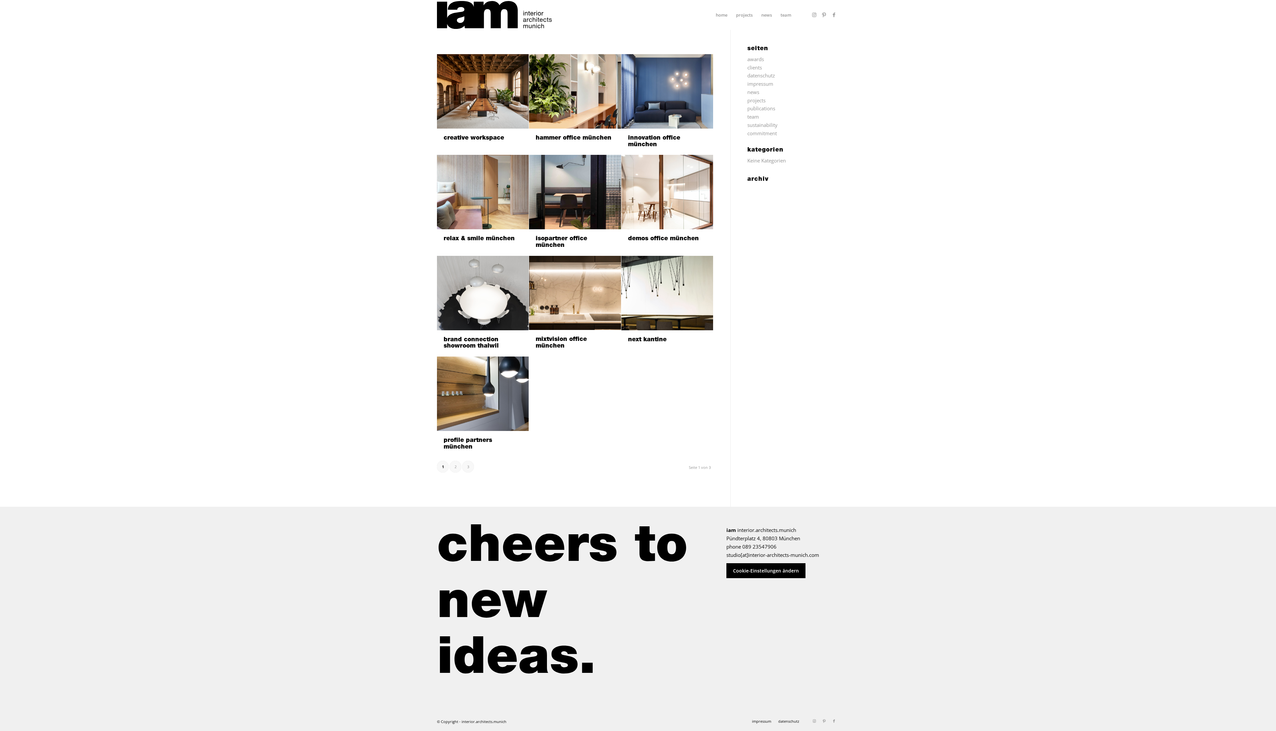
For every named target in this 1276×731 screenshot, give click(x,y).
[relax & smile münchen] (483, 192)
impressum (760, 83)
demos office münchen (663, 239)
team (753, 116)
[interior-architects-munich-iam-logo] (494, 15)
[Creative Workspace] (483, 91)
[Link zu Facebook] (834, 15)
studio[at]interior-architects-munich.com (772, 555)
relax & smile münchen (479, 239)
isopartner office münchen (561, 242)
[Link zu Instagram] (814, 15)
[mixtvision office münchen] (575, 293)
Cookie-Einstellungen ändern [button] (766, 571)
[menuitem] (721, 15)
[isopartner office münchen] (575, 192)
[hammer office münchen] (575, 91)
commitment (762, 133)
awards (755, 59)
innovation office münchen (654, 141)
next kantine (647, 340)
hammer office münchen (573, 138)
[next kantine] (667, 293)
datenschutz (761, 75)
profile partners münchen (468, 444)
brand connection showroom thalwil (471, 343)
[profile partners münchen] (483, 394)
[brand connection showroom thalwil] (483, 293)
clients (754, 67)
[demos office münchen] (667, 192)
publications (761, 108)
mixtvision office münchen (561, 343)
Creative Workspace (474, 138)
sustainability (762, 125)
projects (756, 100)
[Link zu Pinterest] (824, 15)
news (753, 92)
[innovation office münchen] (667, 91)
